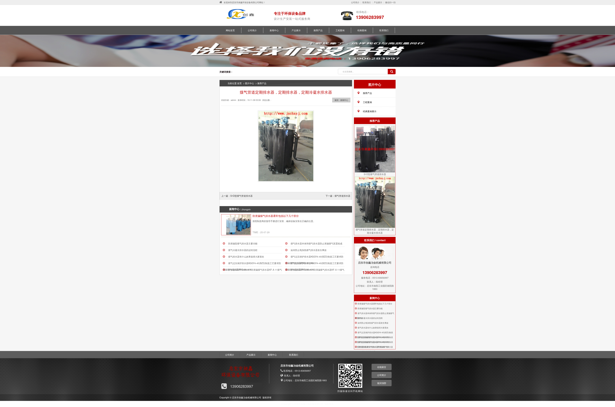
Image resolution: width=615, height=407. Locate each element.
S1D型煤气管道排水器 (241, 195)
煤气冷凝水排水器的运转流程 (242, 250)
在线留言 (381, 367)
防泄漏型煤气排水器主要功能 (242, 243)
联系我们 (366, 2)
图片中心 (249, 83)
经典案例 (361, 30)
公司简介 (355, 2)
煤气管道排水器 (342, 195)
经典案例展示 (369, 111)
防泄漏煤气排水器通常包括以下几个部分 (276, 216)
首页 (239, 83)
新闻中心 (274, 30)
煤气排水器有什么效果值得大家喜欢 (246, 256)
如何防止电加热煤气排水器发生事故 (309, 250)
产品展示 (378, 2)
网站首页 (230, 30)
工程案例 (340, 30)
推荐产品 (318, 30)
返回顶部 (381, 383)
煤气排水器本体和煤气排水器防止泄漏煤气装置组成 (316, 243)
